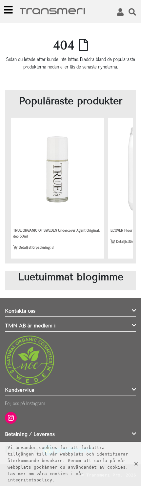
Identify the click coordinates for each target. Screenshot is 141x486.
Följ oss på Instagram (25, 403)
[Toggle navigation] (8, 9)
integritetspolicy (30, 479)
